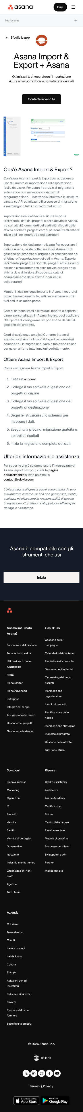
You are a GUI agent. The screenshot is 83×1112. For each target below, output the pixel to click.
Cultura (11, 964)
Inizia (60, 7)
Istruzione (13, 854)
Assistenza (51, 790)
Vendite (11, 822)
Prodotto (12, 814)
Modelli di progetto (56, 838)
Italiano (46, 1057)
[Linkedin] (33, 1073)
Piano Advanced (17, 690)
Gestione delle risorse (20, 731)
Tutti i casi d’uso (55, 749)
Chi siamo (13, 924)
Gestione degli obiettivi (59, 669)
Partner (49, 862)
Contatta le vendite (41, 99)
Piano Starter (15, 682)
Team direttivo (15, 932)
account (30, 379)
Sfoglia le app (20, 37)
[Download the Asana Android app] (55, 1100)
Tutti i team (13, 892)
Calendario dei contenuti (60, 653)
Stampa (11, 972)
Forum (49, 814)
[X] (26, 1073)
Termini (35, 1086)
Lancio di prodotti (55, 704)
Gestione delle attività (58, 742)
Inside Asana (15, 956)
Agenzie (12, 884)
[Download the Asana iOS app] (26, 1100)
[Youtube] (57, 1073)
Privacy (11, 1002)
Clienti (11, 940)
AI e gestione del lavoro (21, 715)
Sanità (11, 830)
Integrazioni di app (18, 706)
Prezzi (10, 674)
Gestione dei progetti (20, 723)
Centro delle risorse (57, 822)
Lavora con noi (16, 948)
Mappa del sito (54, 870)
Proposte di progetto (57, 733)
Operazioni (13, 798)
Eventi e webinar (55, 830)
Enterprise (13, 698)
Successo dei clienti (57, 846)
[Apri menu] (73, 7)
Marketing (13, 790)
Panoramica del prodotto (22, 645)
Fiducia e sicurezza (19, 994)
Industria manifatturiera (21, 862)
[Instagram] (41, 1073)
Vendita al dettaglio (19, 838)
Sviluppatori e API (55, 854)
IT (8, 806)
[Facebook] (49, 1073)
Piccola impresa (16, 781)
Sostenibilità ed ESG (19, 1023)
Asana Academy (55, 798)
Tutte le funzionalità (19, 653)
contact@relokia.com (19, 479)
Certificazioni (53, 806)
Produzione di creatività (59, 661)
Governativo (14, 846)
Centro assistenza (56, 781)
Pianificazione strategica (60, 725)
